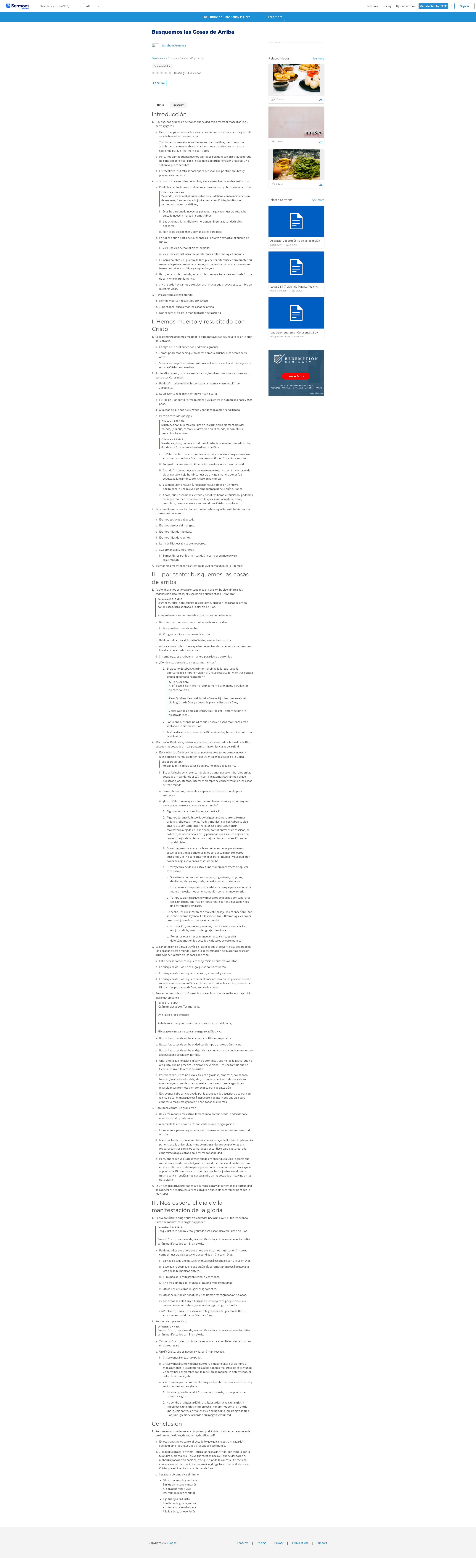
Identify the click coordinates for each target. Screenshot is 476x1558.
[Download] (320, 99)
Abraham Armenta (174, 45)
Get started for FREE (433, 6)
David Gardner (278, 290)
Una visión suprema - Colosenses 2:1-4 (294, 332)
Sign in (464, 6)
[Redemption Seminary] (296, 373)
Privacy (278, 1543)
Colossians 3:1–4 (162, 66)
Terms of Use (300, 1543)
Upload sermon (406, 6)
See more (318, 58)
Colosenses (158, 58)
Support (322, 1543)
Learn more (274, 17)
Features (372, 6)
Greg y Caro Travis (280, 336)
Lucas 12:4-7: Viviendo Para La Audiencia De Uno (299, 286)
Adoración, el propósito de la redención (295, 240)
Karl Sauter (276, 244)
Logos (172, 1543)
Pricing (387, 6)
